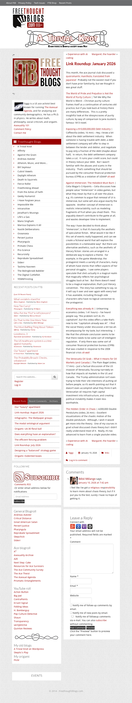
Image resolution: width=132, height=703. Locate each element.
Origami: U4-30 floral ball (28, 428)
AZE (16, 558)
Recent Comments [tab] (38, 401)
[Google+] (72, 526)
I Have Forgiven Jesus (29, 200)
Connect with (77, 522)
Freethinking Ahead (28, 187)
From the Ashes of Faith (30, 191)
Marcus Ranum (35, 316)
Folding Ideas (21, 606)
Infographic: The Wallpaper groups (33, 417)
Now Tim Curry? (22, 306)
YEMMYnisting (25, 278)
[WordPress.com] (90, 526)
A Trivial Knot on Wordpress (29, 648)
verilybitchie (20, 624)
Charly (32, 330)
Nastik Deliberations (28, 229)
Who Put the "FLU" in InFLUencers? (32, 313)
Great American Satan (26, 522)
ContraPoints (21, 599)
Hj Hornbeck (46, 336)
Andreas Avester (26, 158)
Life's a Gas (24, 216)
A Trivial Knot (25, 146)
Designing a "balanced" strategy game (35, 450)
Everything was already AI (80, 308)
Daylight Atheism (27, 175)
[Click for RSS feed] (36, 476)
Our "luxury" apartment (26, 350)
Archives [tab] (53, 401)
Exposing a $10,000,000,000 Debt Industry (88, 128)
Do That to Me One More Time (30, 320)
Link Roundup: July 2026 (28, 445)
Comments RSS (23, 484)
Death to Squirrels (27, 179)
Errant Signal (21, 602)
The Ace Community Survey (28, 569)
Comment (75, 541)
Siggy (37, 353)
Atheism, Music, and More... (32, 163)
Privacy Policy (24, 2)
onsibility (110, 487)
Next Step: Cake (22, 562)
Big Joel (18, 595)
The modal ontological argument (32, 423)
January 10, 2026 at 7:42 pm (93, 482)
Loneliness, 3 (21, 333)
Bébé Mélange (38, 323)
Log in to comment (78, 460)
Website (74, 595)
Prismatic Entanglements (27, 580)
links (107, 452)
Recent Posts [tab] (19, 401)
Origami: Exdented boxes (28, 455)
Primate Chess (25, 245)
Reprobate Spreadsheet (30, 258)
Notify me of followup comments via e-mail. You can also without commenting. (90, 620)
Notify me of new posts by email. (90, 612)
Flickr (16, 660)
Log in (17, 384)
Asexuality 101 (21, 125)
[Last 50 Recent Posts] (22, 294)
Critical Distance (22, 518)
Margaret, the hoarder (104, 54)
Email (74, 585)
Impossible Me (25, 204)
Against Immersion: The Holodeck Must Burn (90, 182)
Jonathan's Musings (28, 212)
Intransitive (24, 208)
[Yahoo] (84, 526)
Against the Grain (27, 154)
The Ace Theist (22, 573)
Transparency (21, 621)
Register (18, 381)
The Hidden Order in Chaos (81, 408)
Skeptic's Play (21, 652)
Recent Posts (65, 2)
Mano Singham (26, 221)
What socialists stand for (27, 299)
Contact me (20, 132)
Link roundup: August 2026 (29, 412)
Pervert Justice (25, 237)
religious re (96, 487)
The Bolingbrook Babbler (31, 270)
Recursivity (23, 254)
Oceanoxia (23, 233)
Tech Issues (39, 2)
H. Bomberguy (21, 610)
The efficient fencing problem (31, 439)
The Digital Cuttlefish (29, 274)
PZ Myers (37, 309)
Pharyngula (24, 241)
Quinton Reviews (23, 628)
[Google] (78, 526)
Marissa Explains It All (29, 225)
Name (74, 576)
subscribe (101, 620)
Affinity (21, 150)
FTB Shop (52, 2)
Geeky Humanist (26, 196)
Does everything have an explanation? (35, 434)
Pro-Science (24, 250)
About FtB (11, 2)
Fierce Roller (24, 183)
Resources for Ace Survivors (29, 566)
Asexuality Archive (23, 555)
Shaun (17, 617)
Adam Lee (41, 363)
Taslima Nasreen (26, 266)
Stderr (21, 262)
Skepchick (19, 536)
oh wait (86, 352)
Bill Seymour (24, 167)
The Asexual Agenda (25, 577)
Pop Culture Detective (25, 613)
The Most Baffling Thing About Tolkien (33, 327)
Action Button (21, 591)
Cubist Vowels (25, 171)
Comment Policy (22, 129)
